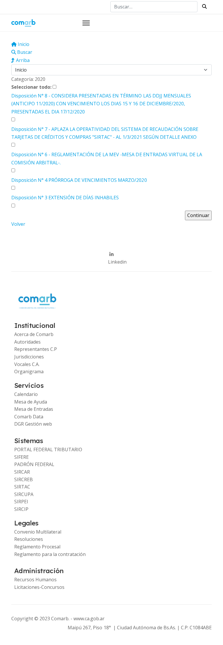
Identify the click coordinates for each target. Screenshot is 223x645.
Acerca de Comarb (33, 334)
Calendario (26, 394)
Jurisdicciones (29, 356)
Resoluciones (28, 539)
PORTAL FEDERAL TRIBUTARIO (48, 449)
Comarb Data (28, 416)
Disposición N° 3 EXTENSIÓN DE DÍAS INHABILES (65, 197)
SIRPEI (21, 501)
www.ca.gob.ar (89, 618)
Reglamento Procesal (37, 546)
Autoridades (27, 342)
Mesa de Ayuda (30, 402)
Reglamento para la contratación (50, 554)
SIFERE (21, 457)
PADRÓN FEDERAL (34, 464)
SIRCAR (22, 472)
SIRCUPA (23, 494)
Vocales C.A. (26, 364)
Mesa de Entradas (33, 409)
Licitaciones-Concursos (39, 587)
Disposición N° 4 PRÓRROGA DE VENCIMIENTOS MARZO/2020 (79, 180)
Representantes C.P (35, 349)
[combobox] (153, 6)
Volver (18, 224)
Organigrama (29, 371)
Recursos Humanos (35, 579)
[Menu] (86, 23)
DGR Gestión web (33, 424)
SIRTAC (22, 487)
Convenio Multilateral (37, 532)
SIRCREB (23, 479)
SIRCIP (21, 509)
